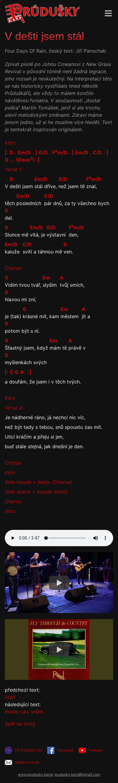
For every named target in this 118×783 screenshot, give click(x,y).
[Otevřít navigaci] (108, 13)
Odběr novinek (27, 762)
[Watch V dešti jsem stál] (59, 583)
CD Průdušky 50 (28, 750)
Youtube (95, 750)
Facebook (65, 750)
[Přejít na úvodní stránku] (42, 13)
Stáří (10, 697)
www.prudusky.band (35, 774)
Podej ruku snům (24, 712)
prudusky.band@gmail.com (77, 774)
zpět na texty (20, 724)
